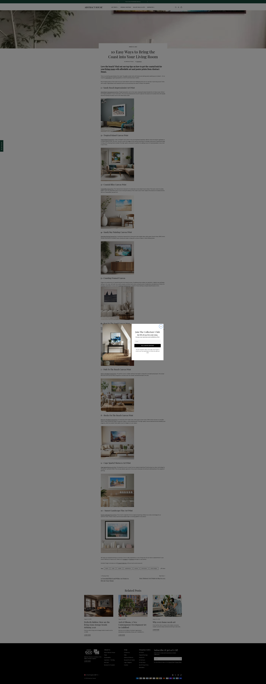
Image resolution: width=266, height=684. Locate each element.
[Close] (161, 326)
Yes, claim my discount (147, 345)
